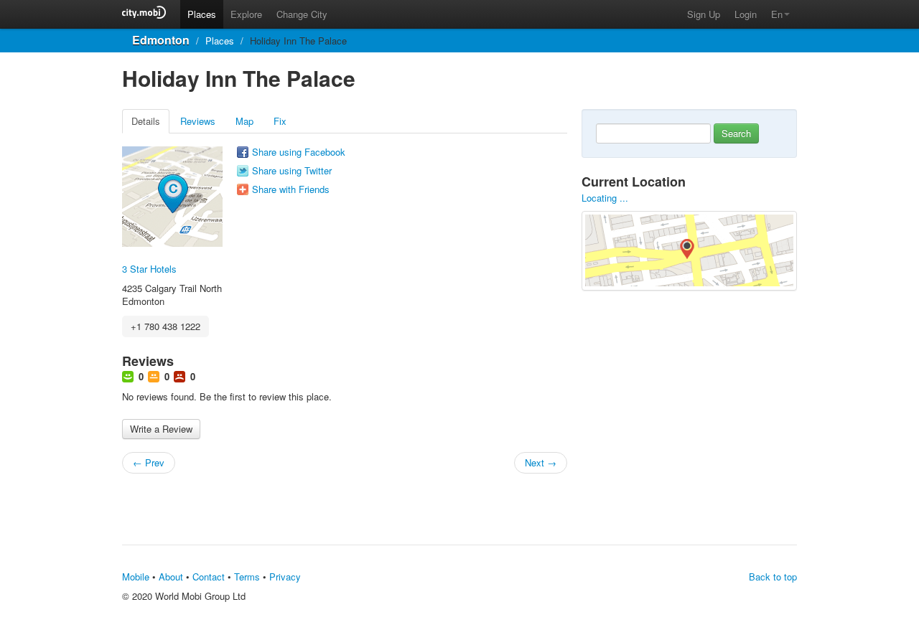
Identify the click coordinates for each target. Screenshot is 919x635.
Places (201, 14)
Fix (280, 121)
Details (145, 121)
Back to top (773, 576)
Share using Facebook (298, 152)
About (171, 576)
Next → (540, 462)
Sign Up (703, 14)
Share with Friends (291, 189)
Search (736, 133)
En (777, 14)
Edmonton (161, 40)
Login (745, 14)
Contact (208, 576)
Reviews (197, 121)
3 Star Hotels (149, 269)
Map (244, 121)
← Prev (148, 462)
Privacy (285, 576)
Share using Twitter (292, 171)
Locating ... (605, 197)
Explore (246, 14)
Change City (301, 14)
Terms (247, 576)
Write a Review (161, 429)
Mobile (135, 576)
